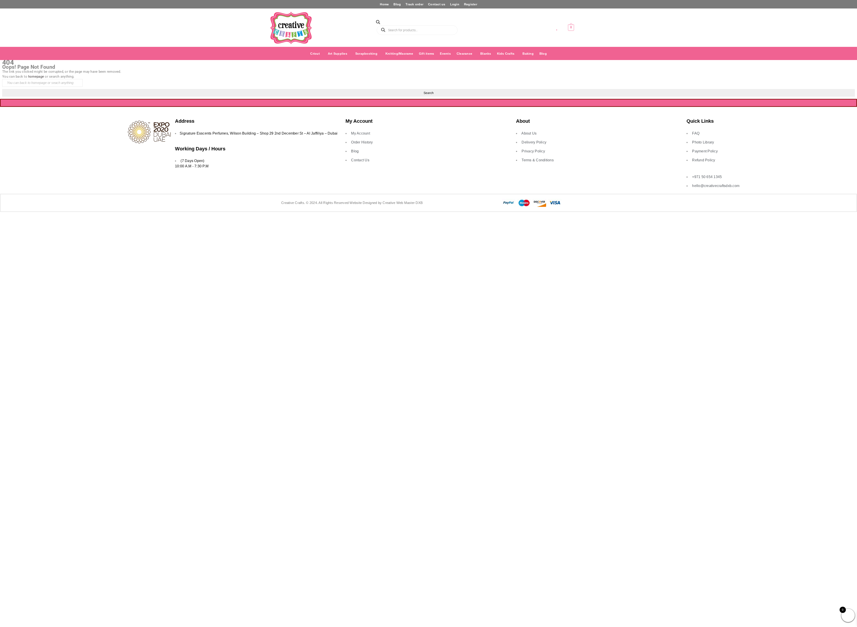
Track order (414, 4)
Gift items (426, 53)
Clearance (464, 53)
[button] (316, 53)
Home (384, 4)
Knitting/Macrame (399, 53)
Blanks (485, 53)
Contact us (436, 4)
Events (445, 53)
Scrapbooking (366, 53)
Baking (528, 53)
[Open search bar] (378, 23)
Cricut (315, 53)
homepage (36, 76)
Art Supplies (337, 53)
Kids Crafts (506, 53)
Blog (397, 4)
